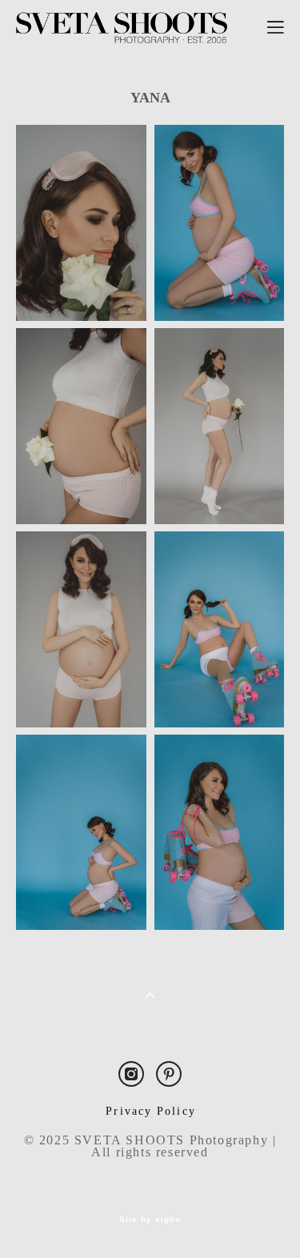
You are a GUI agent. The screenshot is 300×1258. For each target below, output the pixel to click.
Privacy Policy (150, 1111)
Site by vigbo (150, 1220)
